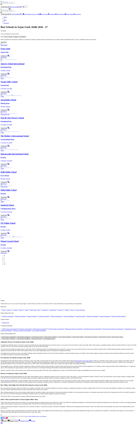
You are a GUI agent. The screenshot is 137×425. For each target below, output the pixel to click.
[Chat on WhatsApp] (2, 423)
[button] (68, 3)
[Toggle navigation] (25, 6)
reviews (7, 380)
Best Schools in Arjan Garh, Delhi (83, 360)
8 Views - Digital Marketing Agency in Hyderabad (35, 416)
